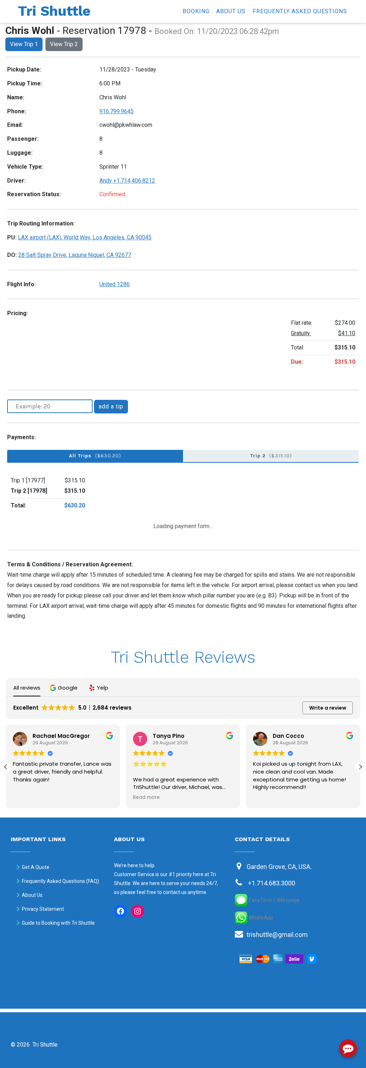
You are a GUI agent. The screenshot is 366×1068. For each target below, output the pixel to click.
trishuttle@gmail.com (277, 934)
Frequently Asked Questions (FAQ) (60, 881)
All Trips (95, 456)
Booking (196, 11)
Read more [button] (26, 797)
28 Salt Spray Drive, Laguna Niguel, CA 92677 (74, 255)
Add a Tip (111, 406)
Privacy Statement (43, 909)
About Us (231, 11)
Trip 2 (271, 456)
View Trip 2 (64, 44)
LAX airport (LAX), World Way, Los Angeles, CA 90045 (85, 237)
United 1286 (114, 284)
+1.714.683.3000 (271, 883)
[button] (64, 687)
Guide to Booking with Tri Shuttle (58, 923)
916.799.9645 (116, 111)
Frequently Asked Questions (300, 11)
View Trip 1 (24, 44)
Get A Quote (35, 867)
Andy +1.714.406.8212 (127, 180)
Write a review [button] (327, 707)
